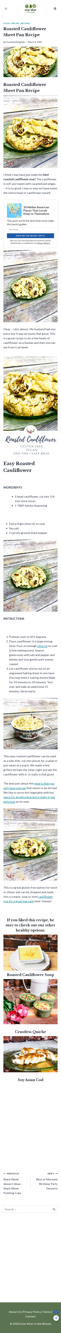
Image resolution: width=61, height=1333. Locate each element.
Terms (47, 1311)
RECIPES (25, 23)
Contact (30, 1316)
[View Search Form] (55, 8)
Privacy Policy (32, 1311)
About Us (15, 1311)
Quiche (39, 1032)
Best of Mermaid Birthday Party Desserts (47, 1181)
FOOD (6, 23)
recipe (15, 23)
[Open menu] (6, 8)
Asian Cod (34, 1080)
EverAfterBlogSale (16, 42)
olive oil (42, 645)
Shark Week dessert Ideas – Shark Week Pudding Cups (13, 1183)
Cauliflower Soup (38, 975)
